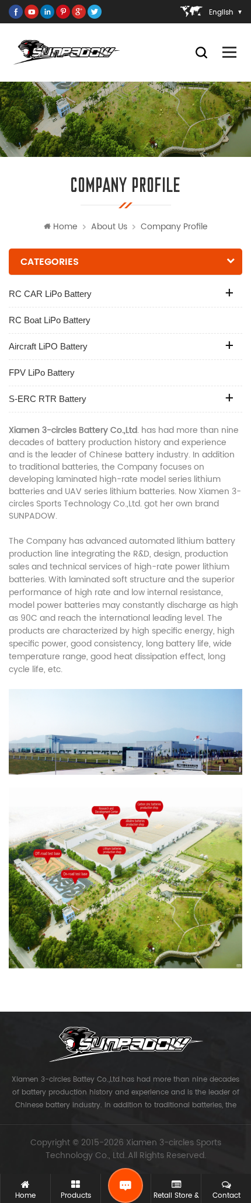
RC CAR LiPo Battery (50, 294)
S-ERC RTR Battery (47, 399)
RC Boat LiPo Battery (49, 320)
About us (109, 226)
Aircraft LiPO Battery (48, 346)
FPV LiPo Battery (42, 372)
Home (65, 226)
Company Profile (174, 226)
